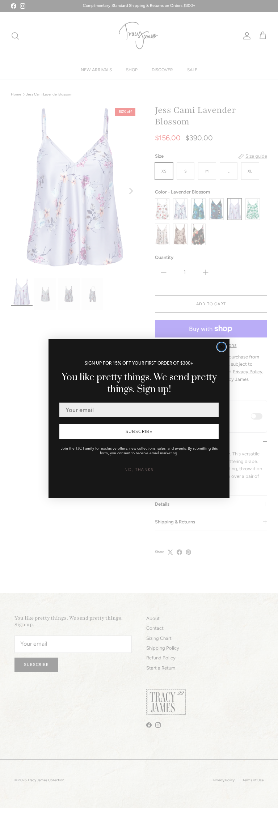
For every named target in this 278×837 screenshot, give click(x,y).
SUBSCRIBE (139, 431)
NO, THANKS (139, 469)
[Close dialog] (221, 347)
